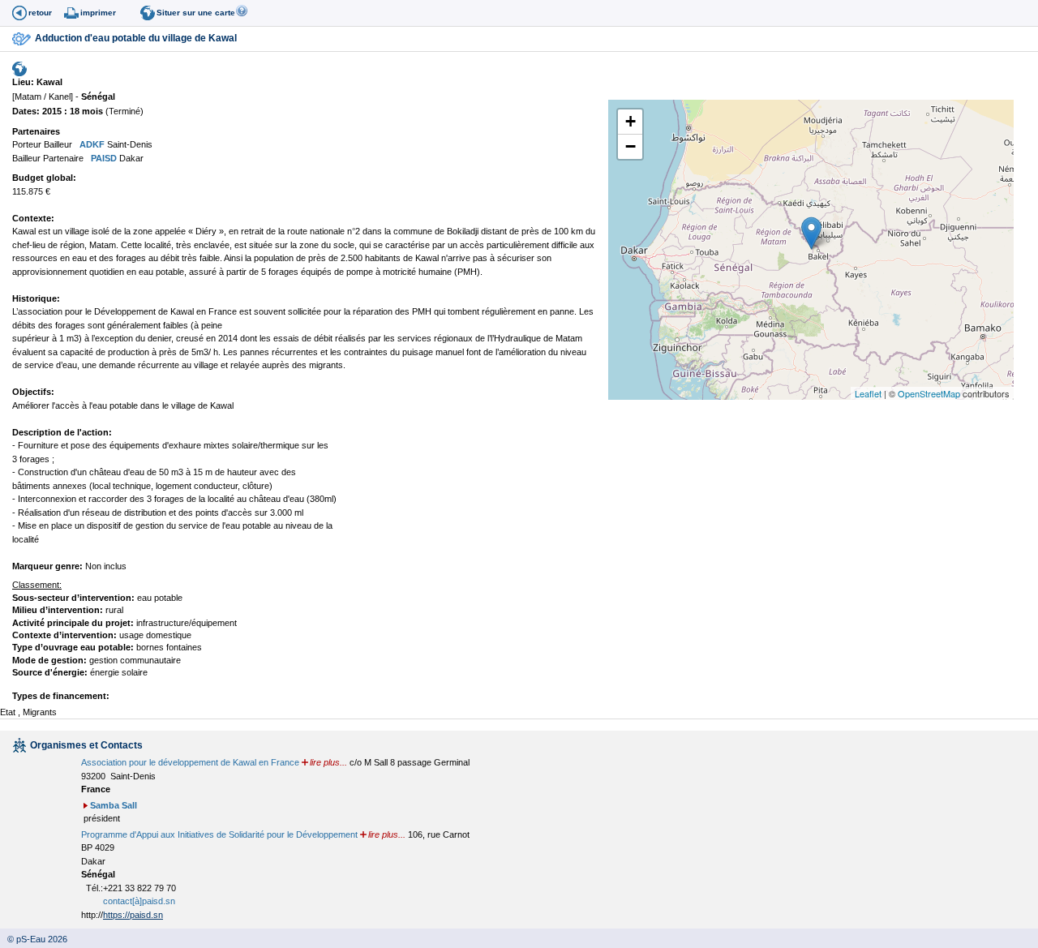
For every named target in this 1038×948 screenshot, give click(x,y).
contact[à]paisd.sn (139, 901)
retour (40, 12)
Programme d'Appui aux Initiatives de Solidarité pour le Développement (219, 834)
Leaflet (868, 393)
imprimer (98, 12)
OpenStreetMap (929, 393)
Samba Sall (113, 805)
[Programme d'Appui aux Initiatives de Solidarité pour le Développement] (87, 158)
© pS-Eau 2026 (33, 939)
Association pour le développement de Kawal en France (190, 762)
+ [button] (630, 121)
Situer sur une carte (196, 12)
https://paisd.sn (133, 915)
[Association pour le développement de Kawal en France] (76, 144)
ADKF (91, 144)
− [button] (630, 146)
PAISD (102, 158)
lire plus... (328, 762)
